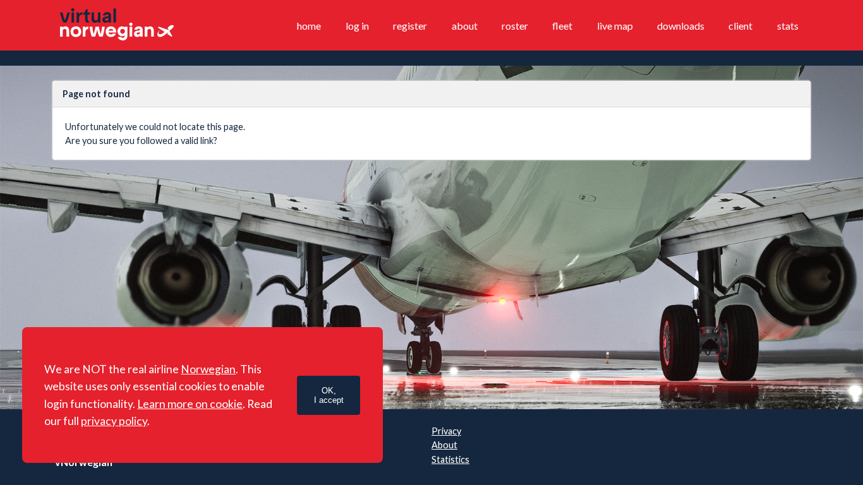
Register (410, 26)
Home (309, 26)
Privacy (446, 431)
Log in (357, 26)
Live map (615, 26)
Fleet (562, 26)
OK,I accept (329, 395)
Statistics (450, 459)
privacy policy (114, 421)
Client (740, 26)
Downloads (680, 26)
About (465, 26)
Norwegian (208, 369)
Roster (515, 26)
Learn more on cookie (190, 403)
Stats (788, 26)
